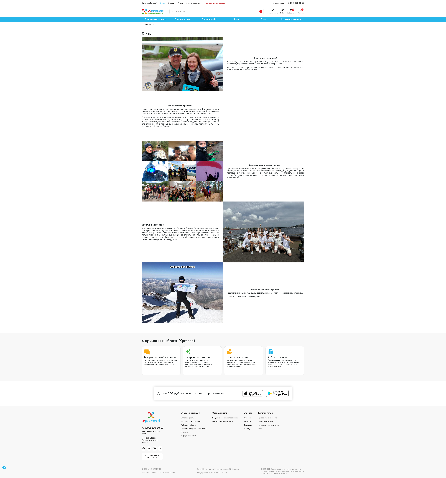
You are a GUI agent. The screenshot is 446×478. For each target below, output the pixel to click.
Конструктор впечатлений (268, 425)
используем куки (16, 467)
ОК (37, 468)
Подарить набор (209, 19)
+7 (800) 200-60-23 (295, 3)
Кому (236, 19)
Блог (260, 429)
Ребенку (247, 429)
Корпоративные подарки (215, 3)
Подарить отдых (182, 19)
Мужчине (247, 418)
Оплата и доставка (193, 3)
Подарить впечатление (155, 19)
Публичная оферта (188, 425)
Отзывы (171, 3)
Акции (180, 3)
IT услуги (184, 432)
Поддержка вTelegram (152, 456)
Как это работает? (149, 3)
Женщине (247, 421)
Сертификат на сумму (290, 19)
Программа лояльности (267, 418)
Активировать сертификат (191, 421)
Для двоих (248, 425)
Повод (264, 19)
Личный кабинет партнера (222, 421)
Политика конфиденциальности (194, 429)
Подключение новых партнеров (225, 418)
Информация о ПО (188, 436)
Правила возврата (265, 421)
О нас (162, 3)
